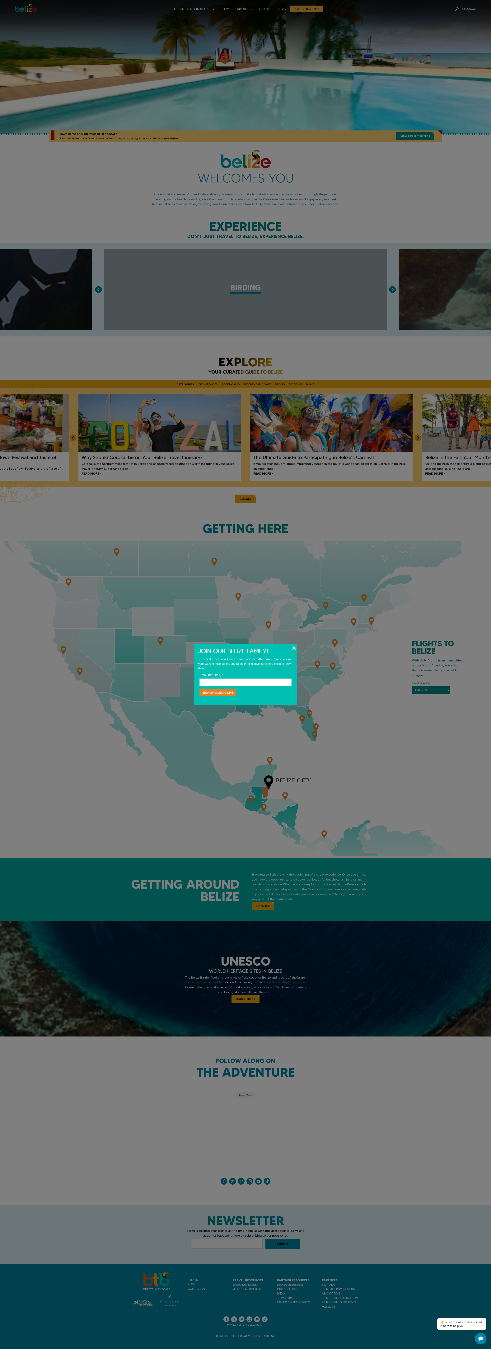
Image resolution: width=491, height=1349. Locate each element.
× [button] (294, 648)
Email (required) (211, 675)
